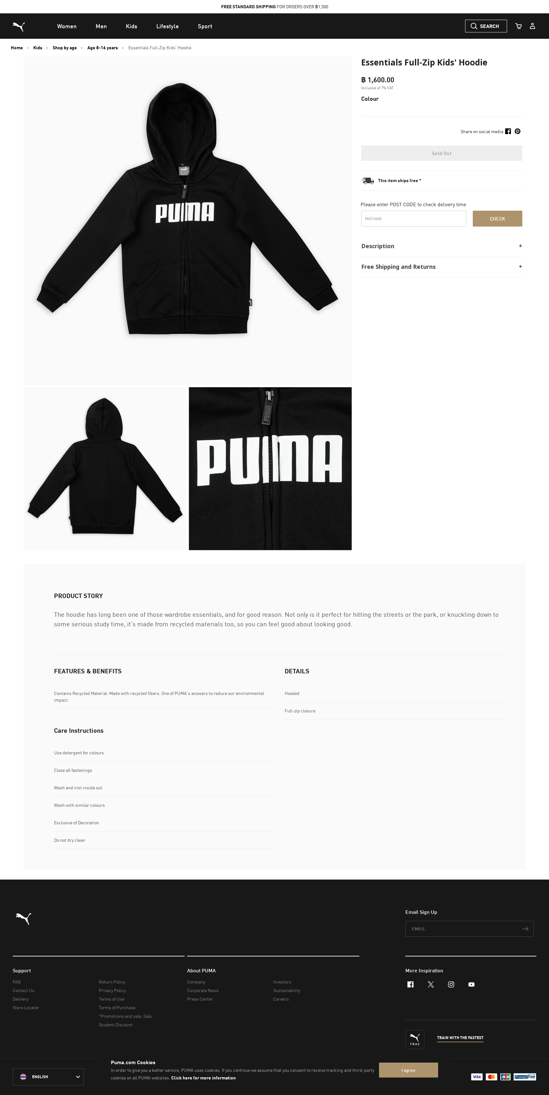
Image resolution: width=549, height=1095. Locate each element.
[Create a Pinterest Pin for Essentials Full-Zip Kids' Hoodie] (517, 131)
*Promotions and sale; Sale (125, 1016)
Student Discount (116, 1024)
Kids (37, 47)
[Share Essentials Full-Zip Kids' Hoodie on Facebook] (508, 131)
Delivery (20, 999)
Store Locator (26, 1007)
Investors (282, 981)
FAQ (17, 981)
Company (196, 981)
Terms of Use (111, 999)
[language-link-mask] (48, 1077)
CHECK (497, 218)
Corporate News (203, 990)
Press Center (200, 999)
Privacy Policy (112, 990)
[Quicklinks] (532, 26)
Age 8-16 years (102, 47)
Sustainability (286, 990)
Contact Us (23, 990)
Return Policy (112, 981)
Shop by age (65, 47)
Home (17, 47)
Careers (281, 999)
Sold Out (441, 153)
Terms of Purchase (117, 1007)
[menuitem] (67, 26)
